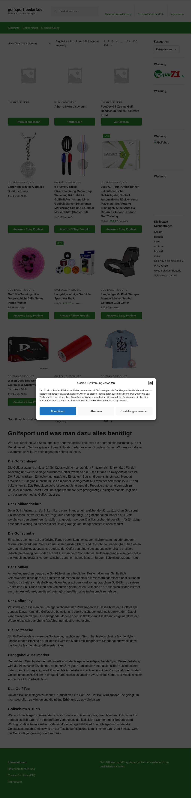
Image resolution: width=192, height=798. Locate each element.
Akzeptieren (57, 411)
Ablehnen (96, 411)
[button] (150, 383)
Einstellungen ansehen (134, 411)
